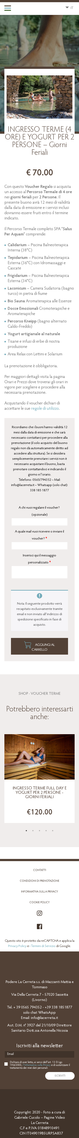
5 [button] (52, 830)
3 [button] (39, 830)
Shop (23, 694)
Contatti (39, 870)
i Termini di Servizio (43, 946)
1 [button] (26, 830)
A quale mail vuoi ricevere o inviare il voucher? (39, 535)
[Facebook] (39, 929)
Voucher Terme (46, 694)
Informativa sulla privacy (39, 891)
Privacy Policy (17, 946)
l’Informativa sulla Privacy (37, 1065)
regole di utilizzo (45, 409)
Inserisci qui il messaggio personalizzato (39, 559)
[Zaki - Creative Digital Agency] (39, 1097)
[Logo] (37, 8)
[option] (39, 778)
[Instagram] (39, 915)
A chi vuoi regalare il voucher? (39, 511)
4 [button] (46, 830)
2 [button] (33, 830)
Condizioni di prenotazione (39, 881)
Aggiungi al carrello (43, 647)
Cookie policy (39, 902)
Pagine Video (54, 1118)
